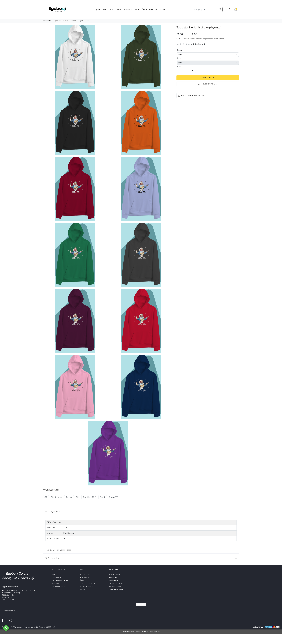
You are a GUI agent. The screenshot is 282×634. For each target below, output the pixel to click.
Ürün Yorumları (52, 558)
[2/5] (179, 44)
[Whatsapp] (6, 628)
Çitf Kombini (56, 497)
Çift (45, 497)
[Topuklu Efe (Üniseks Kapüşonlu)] (75, 57)
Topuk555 (113, 497)
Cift (77, 497)
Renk (179, 58)
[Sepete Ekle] (207, 77)
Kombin (69, 497)
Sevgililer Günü (89, 497)
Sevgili (103, 497)
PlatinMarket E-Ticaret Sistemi (134, 632)
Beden (179, 50)
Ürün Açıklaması (52, 512)
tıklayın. (220, 39)
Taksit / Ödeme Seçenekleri (58, 550)
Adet (179, 66)
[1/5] (177, 44)
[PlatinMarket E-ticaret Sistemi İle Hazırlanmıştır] (258, 627)
